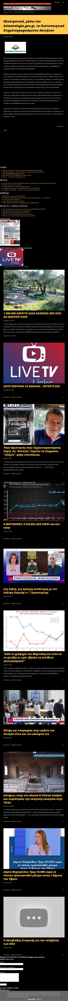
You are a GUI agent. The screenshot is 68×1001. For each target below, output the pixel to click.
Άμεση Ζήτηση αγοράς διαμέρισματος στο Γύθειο (16, 212)
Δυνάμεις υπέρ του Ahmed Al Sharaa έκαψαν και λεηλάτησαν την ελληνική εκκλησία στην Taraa (29, 183)
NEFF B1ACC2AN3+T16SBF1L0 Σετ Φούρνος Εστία (17, 175)
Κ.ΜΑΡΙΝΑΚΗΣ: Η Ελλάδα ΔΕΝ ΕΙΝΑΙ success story (31, 525)
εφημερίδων (13, 246)
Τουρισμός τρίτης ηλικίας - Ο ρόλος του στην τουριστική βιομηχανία (21, 190)
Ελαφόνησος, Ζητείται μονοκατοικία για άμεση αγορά (17, 211)
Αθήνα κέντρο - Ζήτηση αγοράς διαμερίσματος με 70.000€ (19, 216)
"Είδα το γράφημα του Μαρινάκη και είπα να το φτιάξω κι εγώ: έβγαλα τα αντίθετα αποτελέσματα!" (32, 657)
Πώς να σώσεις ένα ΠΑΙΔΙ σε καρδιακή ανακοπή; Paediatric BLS (20, 203)
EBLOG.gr (7, 7)
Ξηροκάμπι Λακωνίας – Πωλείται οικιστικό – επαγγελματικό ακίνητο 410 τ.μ (23, 172)
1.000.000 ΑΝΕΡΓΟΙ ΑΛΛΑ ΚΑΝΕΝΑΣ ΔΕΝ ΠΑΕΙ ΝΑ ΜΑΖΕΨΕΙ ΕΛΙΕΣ (32, 315)
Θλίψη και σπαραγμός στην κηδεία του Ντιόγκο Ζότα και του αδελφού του (29, 732)
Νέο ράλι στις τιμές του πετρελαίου (12, 185)
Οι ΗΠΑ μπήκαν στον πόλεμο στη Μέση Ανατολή (16, 186)
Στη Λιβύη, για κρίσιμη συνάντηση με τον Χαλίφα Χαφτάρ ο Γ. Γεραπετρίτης (30, 590)
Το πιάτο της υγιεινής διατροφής (11, 199)
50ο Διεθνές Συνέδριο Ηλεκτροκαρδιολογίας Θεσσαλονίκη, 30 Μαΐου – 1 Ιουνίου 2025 (26, 198)
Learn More (31, 999)
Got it (39, 999)
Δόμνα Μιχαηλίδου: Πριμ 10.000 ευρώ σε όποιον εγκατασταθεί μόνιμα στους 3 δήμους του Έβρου (32, 875)
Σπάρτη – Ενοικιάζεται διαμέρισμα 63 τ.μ (14, 177)
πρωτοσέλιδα (8, 246)
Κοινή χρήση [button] (60, 126)
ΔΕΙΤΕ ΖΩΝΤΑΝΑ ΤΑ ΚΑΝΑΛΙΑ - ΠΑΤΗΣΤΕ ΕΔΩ (31, 386)
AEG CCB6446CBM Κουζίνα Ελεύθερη (14, 173)
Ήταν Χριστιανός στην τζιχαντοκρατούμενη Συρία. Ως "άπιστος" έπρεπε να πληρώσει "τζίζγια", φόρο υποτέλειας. (31, 451)
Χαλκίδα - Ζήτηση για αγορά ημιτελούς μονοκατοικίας (17, 214)
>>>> (63, 335)
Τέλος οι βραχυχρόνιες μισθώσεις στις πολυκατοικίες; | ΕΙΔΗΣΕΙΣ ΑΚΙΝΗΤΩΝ (24, 209)
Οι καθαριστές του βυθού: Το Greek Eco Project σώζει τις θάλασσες (21, 188)
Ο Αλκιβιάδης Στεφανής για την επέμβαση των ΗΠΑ (31, 942)
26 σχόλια (13, 335)
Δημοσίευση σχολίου (16, 397)
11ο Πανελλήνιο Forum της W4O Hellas (14, 196)
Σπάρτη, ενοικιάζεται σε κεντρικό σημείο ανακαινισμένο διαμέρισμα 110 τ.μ (23, 170)
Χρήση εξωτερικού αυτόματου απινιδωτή (14, 201)
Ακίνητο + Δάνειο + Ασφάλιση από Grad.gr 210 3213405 (19, 12)
